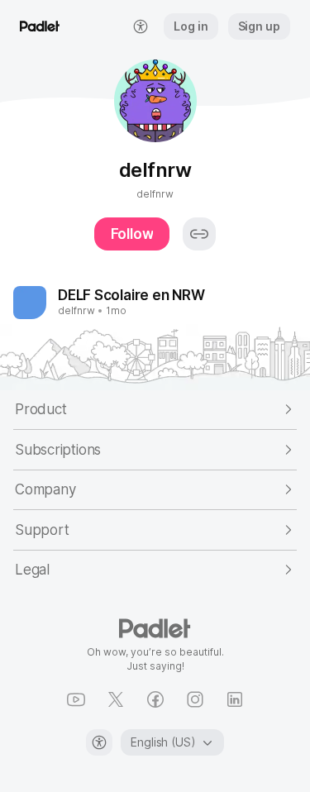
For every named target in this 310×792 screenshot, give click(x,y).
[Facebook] (155, 699)
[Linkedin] (235, 699)
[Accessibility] (99, 742)
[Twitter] (116, 699)
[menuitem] (140, 26)
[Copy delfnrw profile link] (199, 233)
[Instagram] (195, 699)
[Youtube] (76, 699)
